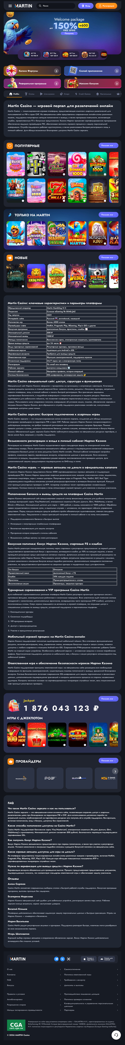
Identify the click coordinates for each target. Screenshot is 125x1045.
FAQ (34, 980)
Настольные (105, 94)
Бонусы (34, 985)
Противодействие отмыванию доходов (91, 994)
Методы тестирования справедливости (34, 1010)
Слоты (31, 94)
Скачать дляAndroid (108, 959)
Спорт (66, 94)
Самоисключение (91, 969)
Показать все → (108, 145)
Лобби (16, 94)
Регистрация (108, 5)
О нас (34, 969)
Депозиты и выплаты (91, 985)
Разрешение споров (34, 1004)
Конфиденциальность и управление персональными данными (91, 1004)
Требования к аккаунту (91, 980)
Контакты (34, 974)
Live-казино (49, 94)
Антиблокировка (34, 999)
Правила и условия (34, 994)
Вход (87, 5)
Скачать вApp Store (90, 959)
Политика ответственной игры (91, 974)
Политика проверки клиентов (91, 999)
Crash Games (85, 94)
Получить (69, 33)
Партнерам (91, 1010)
